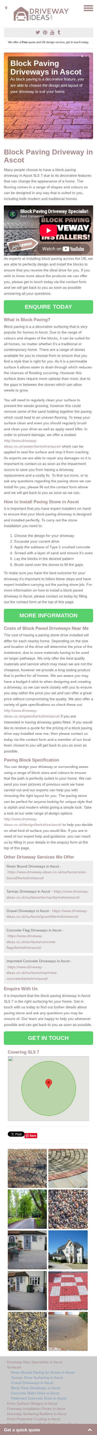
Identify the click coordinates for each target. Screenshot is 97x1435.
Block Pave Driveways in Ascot (36, 1388)
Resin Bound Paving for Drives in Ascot (42, 1372)
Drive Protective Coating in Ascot (33, 1419)
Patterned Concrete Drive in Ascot (38, 1398)
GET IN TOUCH (48, 1038)
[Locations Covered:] (6, 8)
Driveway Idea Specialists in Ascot (34, 1362)
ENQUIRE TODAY (48, 307)
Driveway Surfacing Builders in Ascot (36, 1414)
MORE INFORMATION (48, 615)
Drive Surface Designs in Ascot (32, 1403)
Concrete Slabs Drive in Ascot (35, 1393)
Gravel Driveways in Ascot (32, 1383)
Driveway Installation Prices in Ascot (36, 1409)
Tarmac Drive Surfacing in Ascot (37, 1377)
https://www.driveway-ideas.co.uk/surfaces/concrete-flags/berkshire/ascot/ (31, 942)
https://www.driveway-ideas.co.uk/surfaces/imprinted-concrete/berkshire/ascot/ (32, 973)
